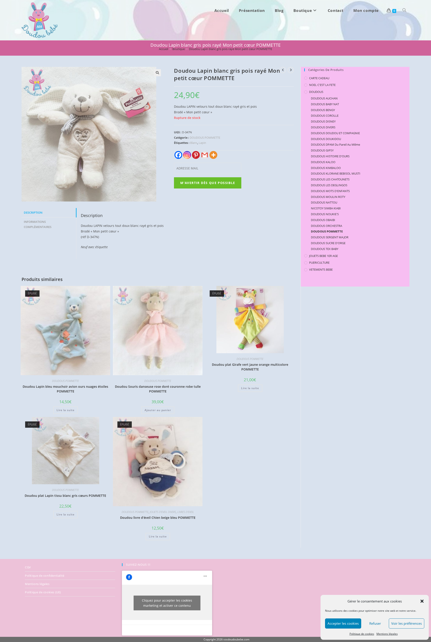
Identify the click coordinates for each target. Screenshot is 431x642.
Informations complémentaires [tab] (37, 224)
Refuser (375, 623)
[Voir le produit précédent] (283, 70)
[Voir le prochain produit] (291, 70)
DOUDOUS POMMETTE (205, 138)
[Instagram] (187, 155)
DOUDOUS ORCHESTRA (326, 226)
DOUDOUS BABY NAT (325, 104)
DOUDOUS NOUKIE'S (325, 214)
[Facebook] (178, 155)
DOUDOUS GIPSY (322, 150)
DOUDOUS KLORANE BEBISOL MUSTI (335, 173)
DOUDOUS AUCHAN (324, 98)
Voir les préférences (406, 623)
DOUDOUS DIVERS (323, 127)
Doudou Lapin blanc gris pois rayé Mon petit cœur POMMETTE (230, 49)
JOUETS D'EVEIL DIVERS (163, 512)
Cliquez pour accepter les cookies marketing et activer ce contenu (167, 603)
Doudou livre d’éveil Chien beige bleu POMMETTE (158, 517)
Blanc (193, 143)
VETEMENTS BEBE (321, 269)
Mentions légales (387, 634)
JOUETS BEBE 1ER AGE (323, 256)
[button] (422, 601)
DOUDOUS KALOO (323, 162)
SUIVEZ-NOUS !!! (138, 565)
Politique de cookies (362, 634)
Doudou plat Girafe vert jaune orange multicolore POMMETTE (250, 366)
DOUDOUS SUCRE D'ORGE (328, 243)
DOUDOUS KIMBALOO (326, 168)
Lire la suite (66, 410)
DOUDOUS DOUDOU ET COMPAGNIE (335, 133)
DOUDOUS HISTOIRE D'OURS (330, 156)
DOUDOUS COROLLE (325, 116)
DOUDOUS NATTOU (324, 202)
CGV (28, 567)
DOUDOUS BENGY (323, 110)
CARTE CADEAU (319, 78)
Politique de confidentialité (44, 576)
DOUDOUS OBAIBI (323, 220)
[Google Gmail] (205, 155)
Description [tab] (33, 213)
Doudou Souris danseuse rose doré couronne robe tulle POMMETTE (158, 388)
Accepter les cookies (343, 623)
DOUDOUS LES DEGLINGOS (329, 185)
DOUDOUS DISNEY (323, 121)
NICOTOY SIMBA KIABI (326, 208)
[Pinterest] (196, 155)
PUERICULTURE (319, 263)
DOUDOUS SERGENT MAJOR (329, 237)
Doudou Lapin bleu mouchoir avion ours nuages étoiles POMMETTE (65, 388)
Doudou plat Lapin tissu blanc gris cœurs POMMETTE (65, 495)
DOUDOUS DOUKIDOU (326, 139)
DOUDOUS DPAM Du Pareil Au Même (335, 144)
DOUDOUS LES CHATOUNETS (330, 179)
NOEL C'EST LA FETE (322, 85)
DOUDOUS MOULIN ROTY (328, 197)
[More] (213, 155)
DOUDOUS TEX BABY (324, 249)
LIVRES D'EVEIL (185, 512)
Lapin (202, 143)
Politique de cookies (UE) (43, 592)
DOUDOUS (316, 92)
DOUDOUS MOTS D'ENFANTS (330, 191)
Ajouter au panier (158, 410)
